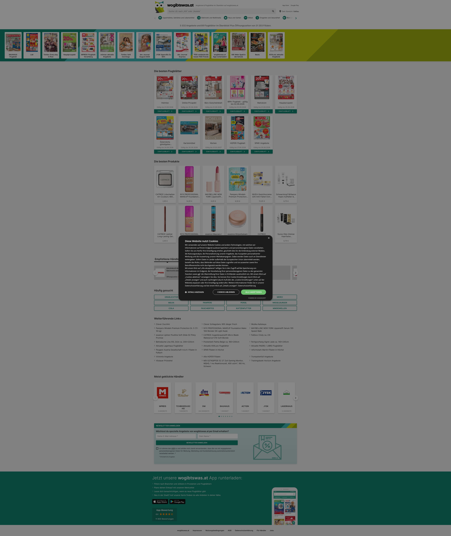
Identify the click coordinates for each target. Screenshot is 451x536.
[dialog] (225, 268)
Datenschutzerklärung (247, 285)
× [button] (269, 238)
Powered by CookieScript (257, 298)
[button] (194, 292)
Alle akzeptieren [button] (253, 292)
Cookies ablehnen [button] (226, 292)
